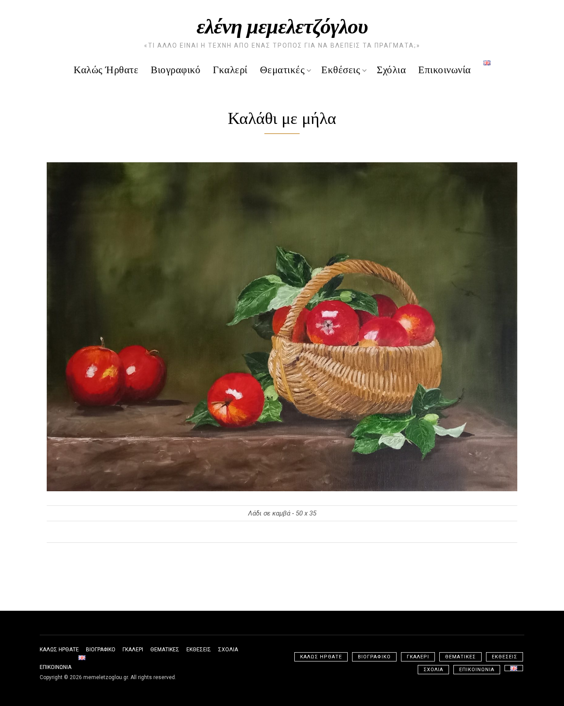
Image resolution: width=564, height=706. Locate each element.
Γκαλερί (230, 69)
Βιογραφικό (175, 69)
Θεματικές (282, 69)
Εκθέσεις (340, 69)
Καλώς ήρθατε (106, 69)
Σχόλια (391, 69)
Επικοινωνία (444, 69)
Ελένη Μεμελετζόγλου (282, 25)
